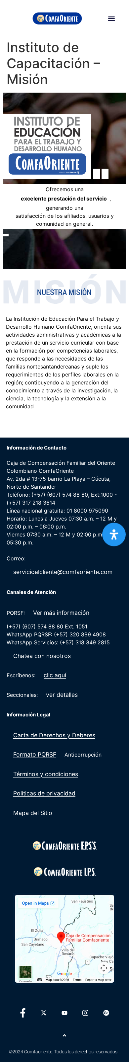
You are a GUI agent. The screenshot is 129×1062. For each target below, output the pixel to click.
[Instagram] (85, 1012)
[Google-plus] (106, 1012)
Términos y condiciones (45, 774)
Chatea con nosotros (42, 655)
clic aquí (55, 675)
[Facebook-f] (22, 1012)
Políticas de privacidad (44, 793)
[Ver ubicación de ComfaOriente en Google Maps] (64, 939)
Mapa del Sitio (32, 812)
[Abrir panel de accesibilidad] (114, 534)
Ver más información (61, 612)
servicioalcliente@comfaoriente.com (62, 571)
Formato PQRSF (34, 754)
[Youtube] (64, 1012)
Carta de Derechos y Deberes (54, 735)
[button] (111, 18)
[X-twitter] (43, 1012)
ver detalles (62, 694)
